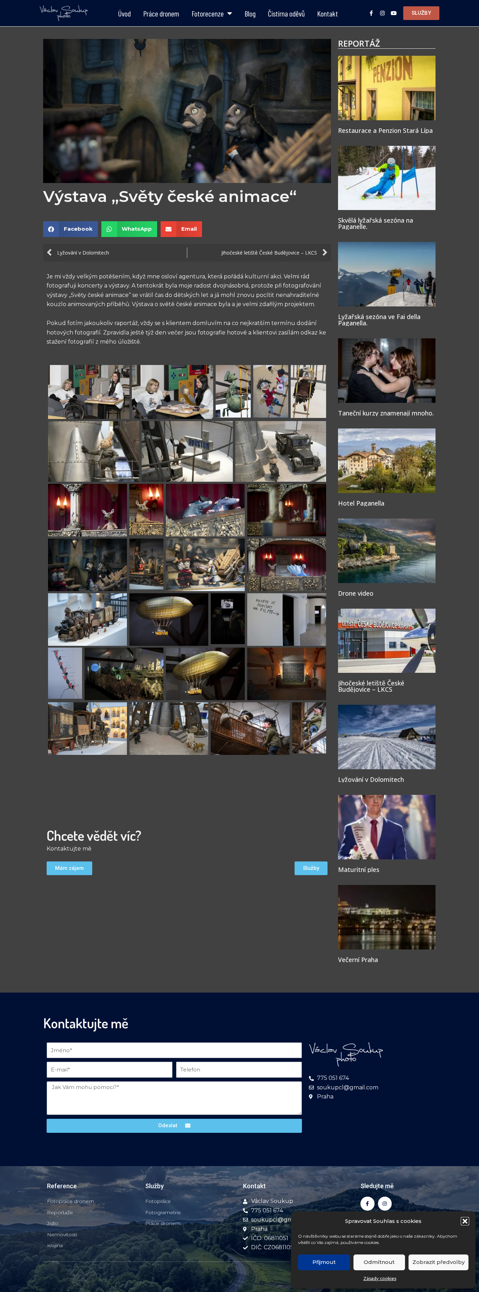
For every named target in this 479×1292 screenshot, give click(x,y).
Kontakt (327, 13)
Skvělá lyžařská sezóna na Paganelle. (375, 223)
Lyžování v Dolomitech (371, 779)
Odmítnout (379, 1262)
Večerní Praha (358, 959)
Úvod (124, 13)
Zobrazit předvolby (438, 1262)
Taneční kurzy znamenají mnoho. (386, 413)
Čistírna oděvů (286, 13)
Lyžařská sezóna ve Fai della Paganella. (379, 319)
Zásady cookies (379, 1278)
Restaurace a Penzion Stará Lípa (385, 130)
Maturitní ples (358, 869)
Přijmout (324, 1262)
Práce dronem (161, 13)
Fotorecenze (207, 13)
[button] (464, 1221)
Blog (250, 13)
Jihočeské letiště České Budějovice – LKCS (371, 686)
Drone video (355, 593)
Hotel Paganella (361, 503)
